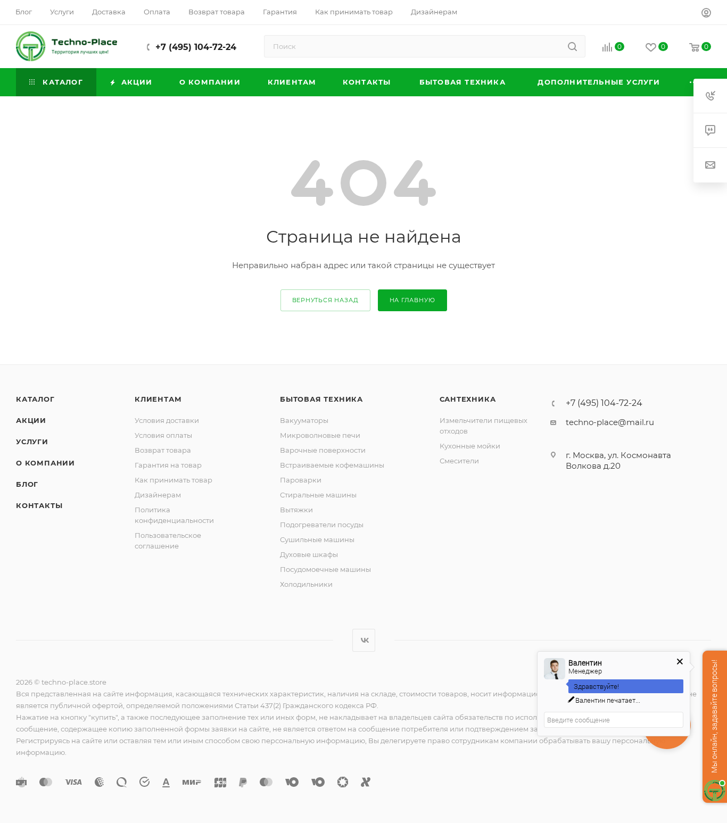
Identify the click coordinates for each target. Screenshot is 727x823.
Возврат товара (163, 450)
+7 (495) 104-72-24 (195, 47)
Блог (27, 484)
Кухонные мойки (470, 446)
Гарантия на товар (168, 465)
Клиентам (158, 399)
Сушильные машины (317, 539)
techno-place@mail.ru (610, 422)
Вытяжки (296, 509)
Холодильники (306, 584)
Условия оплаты (163, 435)
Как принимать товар (173, 480)
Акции (31, 420)
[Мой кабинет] (706, 14)
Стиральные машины (318, 495)
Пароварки (300, 480)
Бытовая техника (321, 399)
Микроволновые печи (320, 435)
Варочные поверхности (323, 450)
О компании (45, 463)
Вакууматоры (304, 420)
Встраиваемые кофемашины (332, 465)
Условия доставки (167, 420)
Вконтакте (363, 640)
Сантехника (468, 399)
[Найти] (572, 46)
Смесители (459, 460)
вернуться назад (325, 300)
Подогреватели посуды (321, 524)
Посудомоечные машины (325, 569)
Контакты (39, 505)
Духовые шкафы (309, 554)
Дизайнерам (158, 495)
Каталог (35, 399)
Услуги (32, 441)
